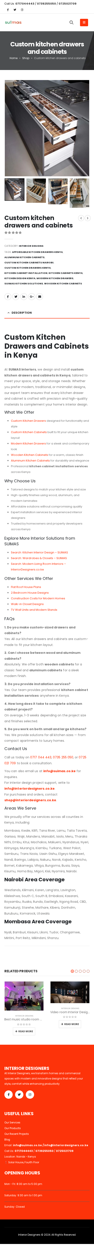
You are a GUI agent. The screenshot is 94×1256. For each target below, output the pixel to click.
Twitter (15, 296)
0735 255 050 (63, 757)
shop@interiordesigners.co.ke (30, 800)
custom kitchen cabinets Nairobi (29, 262)
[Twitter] (15, 10)
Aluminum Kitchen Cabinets (30, 460)
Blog (7, 1139)
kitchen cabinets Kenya (66, 273)
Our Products (12, 1128)
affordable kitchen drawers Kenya (37, 252)
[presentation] (10, 128)
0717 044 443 (40, 757)
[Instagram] (22, 10)
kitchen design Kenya (19, 278)
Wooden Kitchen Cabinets (29, 455)
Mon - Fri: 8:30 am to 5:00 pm (23, 1184)
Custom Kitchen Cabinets (29, 432)
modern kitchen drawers (55, 278)
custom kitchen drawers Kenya (27, 267)
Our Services (12, 1122)
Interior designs (31, 246)
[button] (72, 971)
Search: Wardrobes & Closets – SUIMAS (39, 558)
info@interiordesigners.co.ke (29, 788)
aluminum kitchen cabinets (24, 257)
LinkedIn (23, 296)
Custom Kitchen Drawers (28, 421)
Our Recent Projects (16, 1134)
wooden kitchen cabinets (63, 283)
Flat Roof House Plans (26, 587)
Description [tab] (22, 313)
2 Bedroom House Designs (30, 593)
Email (39, 296)
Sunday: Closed (14, 1207)
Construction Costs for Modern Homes (38, 598)
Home (13, 58)
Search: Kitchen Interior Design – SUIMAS (39, 552)
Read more (25, 1031)
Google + (31, 296)
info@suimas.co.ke (59, 771)
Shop (25, 58)
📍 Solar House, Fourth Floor (21, 1162)
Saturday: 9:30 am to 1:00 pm (23, 1195)
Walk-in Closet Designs (27, 604)
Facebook (7, 296)
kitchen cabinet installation (25, 273)
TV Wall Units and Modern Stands (34, 610)
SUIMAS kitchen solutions (23, 283)
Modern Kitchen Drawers (28, 443)
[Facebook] (8, 10)
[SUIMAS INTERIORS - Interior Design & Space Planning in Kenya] (13, 23)
